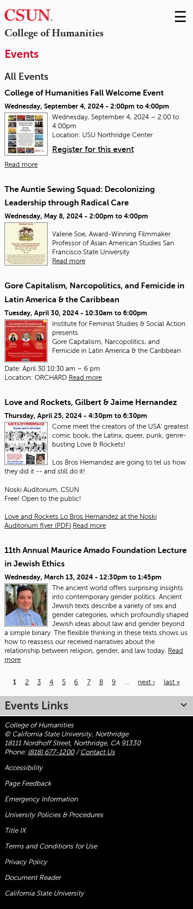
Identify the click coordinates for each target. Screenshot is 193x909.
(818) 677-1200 (51, 752)
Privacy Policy (25, 862)
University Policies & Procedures (53, 814)
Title (15, 830)
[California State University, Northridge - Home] (28, 17)
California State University (44, 893)
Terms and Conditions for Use (50, 846)
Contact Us (97, 752)
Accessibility (23, 767)
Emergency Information (41, 799)
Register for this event (93, 149)
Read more (21, 164)
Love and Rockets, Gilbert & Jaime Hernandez (90, 402)
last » (172, 682)
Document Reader (32, 877)
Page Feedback (27, 783)
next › (146, 682)
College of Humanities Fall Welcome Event (84, 92)
